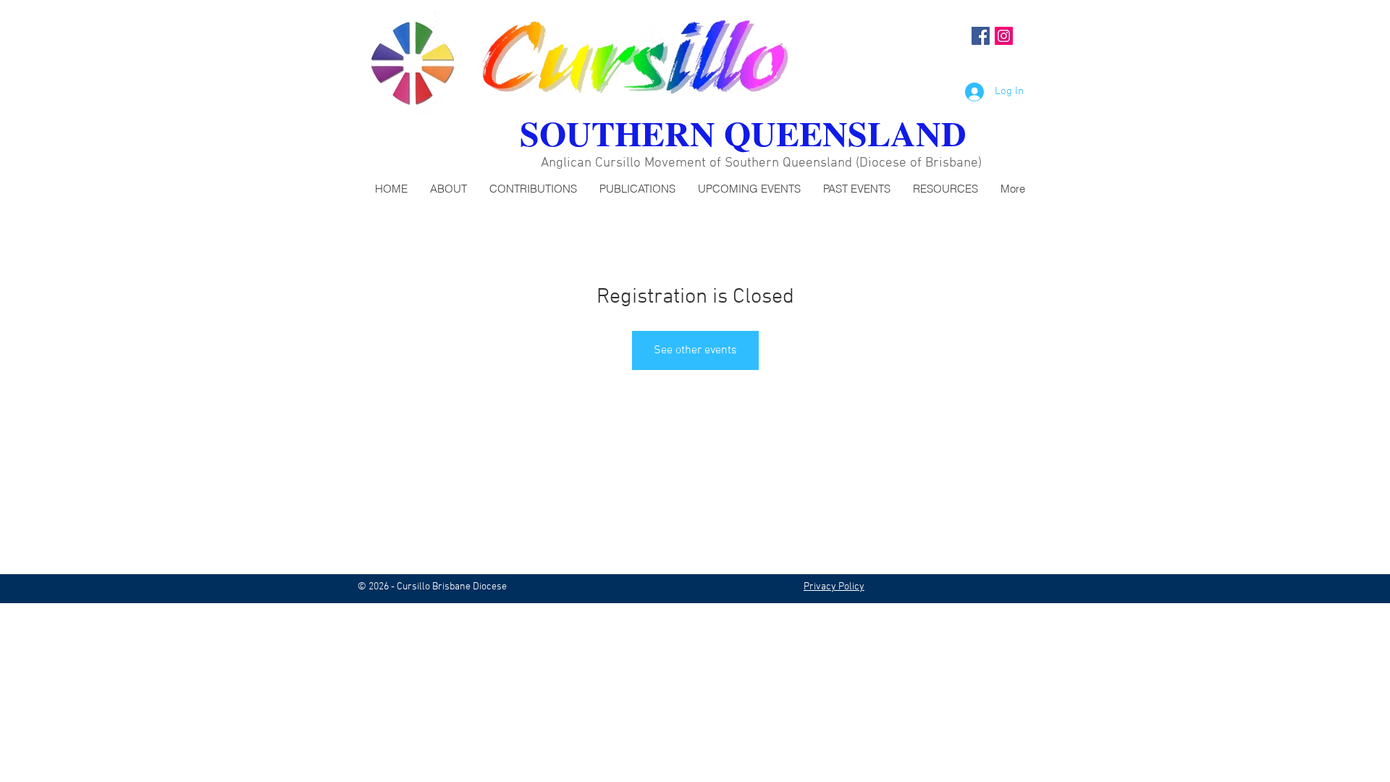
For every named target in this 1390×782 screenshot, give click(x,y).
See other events (695, 350)
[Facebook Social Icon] (981, 36)
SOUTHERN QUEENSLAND (743, 132)
